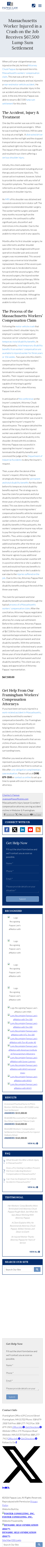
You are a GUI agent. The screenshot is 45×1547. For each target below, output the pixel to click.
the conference (26, 398)
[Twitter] (14, 829)
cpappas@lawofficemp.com (15, 798)
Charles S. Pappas (11, 795)
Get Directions (32, 1427)
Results (10, 1097)
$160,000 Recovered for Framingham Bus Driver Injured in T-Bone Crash (20, 1121)
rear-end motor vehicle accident (19, 84)
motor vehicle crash (25, 326)
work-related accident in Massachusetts (21, 712)
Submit (22, 899)
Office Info (17, 1427)
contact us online (23, 777)
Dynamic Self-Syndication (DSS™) (19, 1534)
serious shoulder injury (13, 157)
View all (32, 1143)
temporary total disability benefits (19, 341)
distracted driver (34, 134)
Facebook (10, 814)
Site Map (6, 1540)
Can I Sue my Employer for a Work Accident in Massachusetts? (20, 1180)
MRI (7, 199)
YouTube (37, 814)
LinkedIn (26, 814)
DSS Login (16, 1540)
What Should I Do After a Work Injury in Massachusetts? (21, 1162)
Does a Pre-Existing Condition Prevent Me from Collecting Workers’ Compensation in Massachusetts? (22, 1171)
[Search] (37, 1269)
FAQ (7, 1153)
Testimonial (14, 1197)
